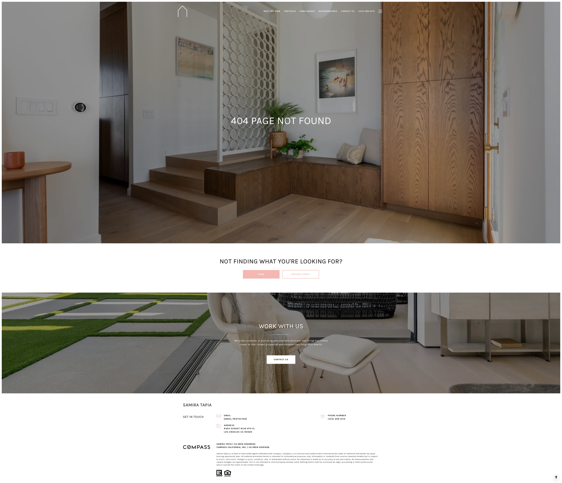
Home (261, 274)
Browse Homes (300, 274)
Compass (287, 454)
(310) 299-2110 (336, 419)
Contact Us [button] (281, 359)
